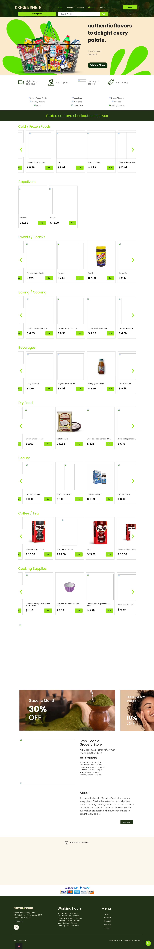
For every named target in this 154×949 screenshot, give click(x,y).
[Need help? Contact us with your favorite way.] (148, 943)
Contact (103, 7)
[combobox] (79, 14)
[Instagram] (16, 927)
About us (91, 7)
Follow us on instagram (79, 842)
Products (69, 7)
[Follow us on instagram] (66, 843)
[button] (37, 14)
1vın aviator (18, 94)
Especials (80, 7)
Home (59, 7)
